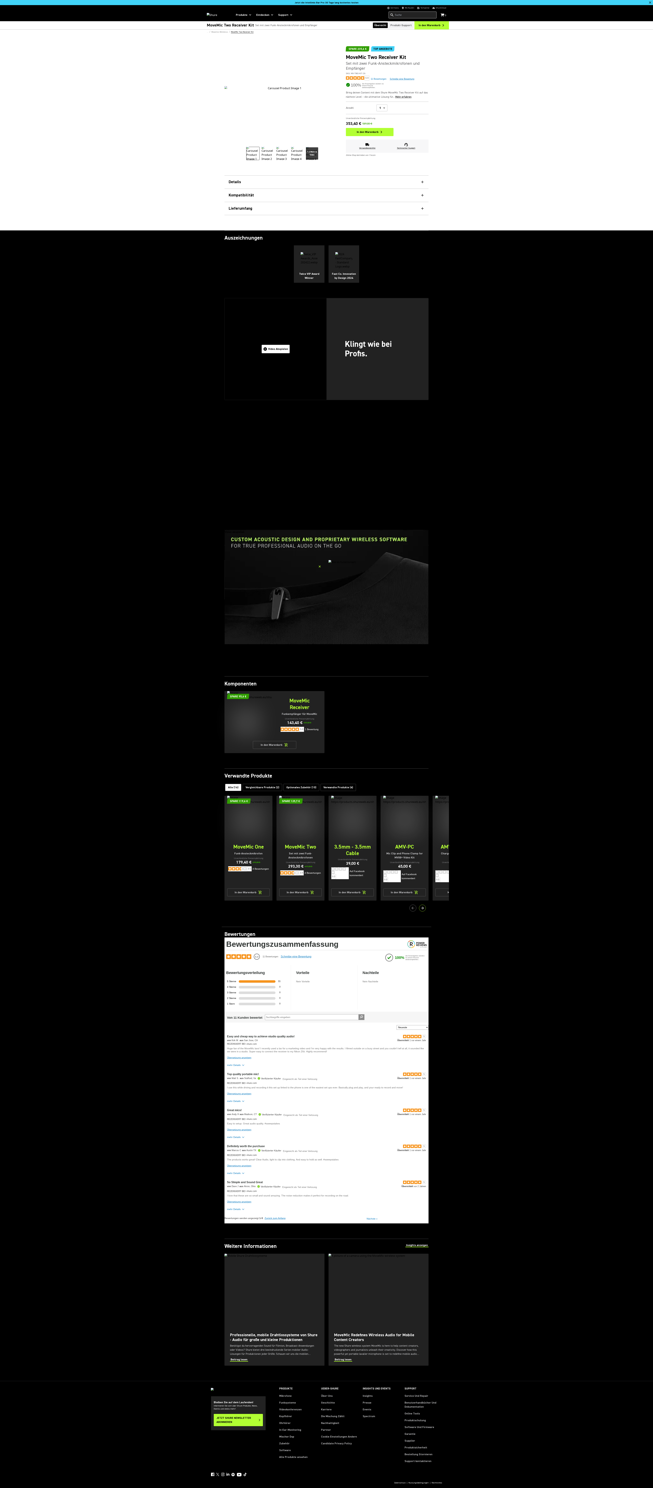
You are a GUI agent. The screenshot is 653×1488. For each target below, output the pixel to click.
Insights (368, 1396)
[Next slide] (422, 908)
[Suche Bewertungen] (361, 1017)
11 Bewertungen (378, 79)
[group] (252, 153)
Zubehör (284, 1443)
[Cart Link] (443, 15)
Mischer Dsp (286, 1436)
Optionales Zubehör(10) (301, 787)
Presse (367, 1402)
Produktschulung (415, 1420)
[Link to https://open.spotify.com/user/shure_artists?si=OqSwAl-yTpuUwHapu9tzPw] (233, 1474)
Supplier (410, 1440)
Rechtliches (437, 1483)
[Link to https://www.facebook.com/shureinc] (212, 1474)
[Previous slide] (412, 908)
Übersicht (380, 25)
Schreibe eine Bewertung (402, 79)
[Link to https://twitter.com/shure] (217, 1474)
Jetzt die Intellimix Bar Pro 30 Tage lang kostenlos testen (326, 2)
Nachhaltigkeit (330, 1423)
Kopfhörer (285, 1416)
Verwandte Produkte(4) (338, 787)
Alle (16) (233, 787)
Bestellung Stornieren (418, 1454)
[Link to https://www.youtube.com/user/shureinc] (239, 1475)
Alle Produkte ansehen (293, 1457)
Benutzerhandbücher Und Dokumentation (420, 1404)
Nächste (372, 1218)
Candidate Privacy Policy (336, 1443)
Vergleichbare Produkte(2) (262, 787)
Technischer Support (406, 148)
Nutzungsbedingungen (418, 1483)
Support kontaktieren (418, 1461)
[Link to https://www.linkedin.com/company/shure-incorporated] (228, 1474)
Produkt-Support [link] (401, 25)
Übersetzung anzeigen (239, 1057)
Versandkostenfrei (367, 148)
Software (285, 1450)
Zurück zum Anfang (275, 1218)
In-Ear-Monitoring (290, 1430)
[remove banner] (650, 2)
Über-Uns (327, 1396)
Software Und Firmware (419, 1427)
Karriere (326, 1409)
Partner (326, 1430)
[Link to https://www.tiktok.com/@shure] (245, 1474)
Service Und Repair (416, 1396)
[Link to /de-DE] (218, 15)
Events (367, 1409)
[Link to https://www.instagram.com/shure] (222, 1474)
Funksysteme (287, 1402)
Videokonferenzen (290, 1409)
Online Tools (412, 1413)
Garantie (410, 1434)
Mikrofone (285, 1396)
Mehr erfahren (403, 97)
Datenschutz (400, 1483)
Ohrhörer (285, 1423)
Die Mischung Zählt (333, 1416)
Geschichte (328, 1402)
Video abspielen (278, 349)
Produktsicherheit (416, 1447)
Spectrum (369, 1416)
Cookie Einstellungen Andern (339, 1436)
